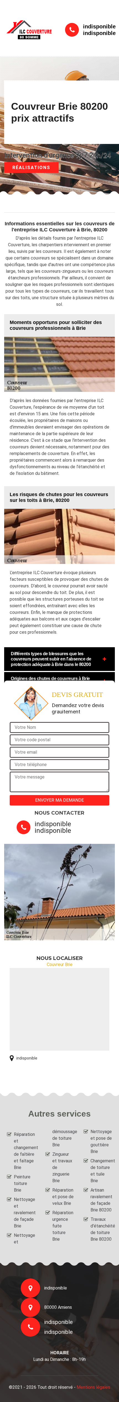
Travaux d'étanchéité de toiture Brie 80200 (101, 1229)
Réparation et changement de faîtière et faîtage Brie (24, 1151)
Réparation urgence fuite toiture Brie (62, 1226)
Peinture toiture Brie (22, 1183)
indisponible (99, 26)
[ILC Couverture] (29, 30)
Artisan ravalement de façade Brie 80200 (101, 1200)
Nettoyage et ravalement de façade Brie (24, 1213)
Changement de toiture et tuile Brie (101, 1170)
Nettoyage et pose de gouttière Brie (101, 1141)
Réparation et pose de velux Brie (63, 1196)
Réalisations (31, 167)
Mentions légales (93, 1387)
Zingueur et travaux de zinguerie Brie (62, 1167)
